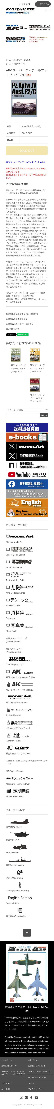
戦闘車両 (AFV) (19, 64)
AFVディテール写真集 (22, 60)
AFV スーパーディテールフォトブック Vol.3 (37, 398)
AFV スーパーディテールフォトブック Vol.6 (18, 368)
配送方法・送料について (36, 1066)
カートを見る (6, 1089)
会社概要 (12, 1029)
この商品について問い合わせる (19, 324)
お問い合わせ (33, 1060)
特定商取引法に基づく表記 (37, 1077)
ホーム (8, 60)
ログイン (31, 1083)
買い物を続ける (13, 329)
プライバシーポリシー (36, 1089)
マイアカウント (6, 1083)
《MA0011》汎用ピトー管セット (39, 1071)
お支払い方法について (9, 1066)
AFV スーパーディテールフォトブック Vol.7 (37, 368)
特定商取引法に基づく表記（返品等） (22, 314)
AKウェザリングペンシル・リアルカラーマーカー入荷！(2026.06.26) (13, 1073)
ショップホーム (6, 1060)
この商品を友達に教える (16, 319)
